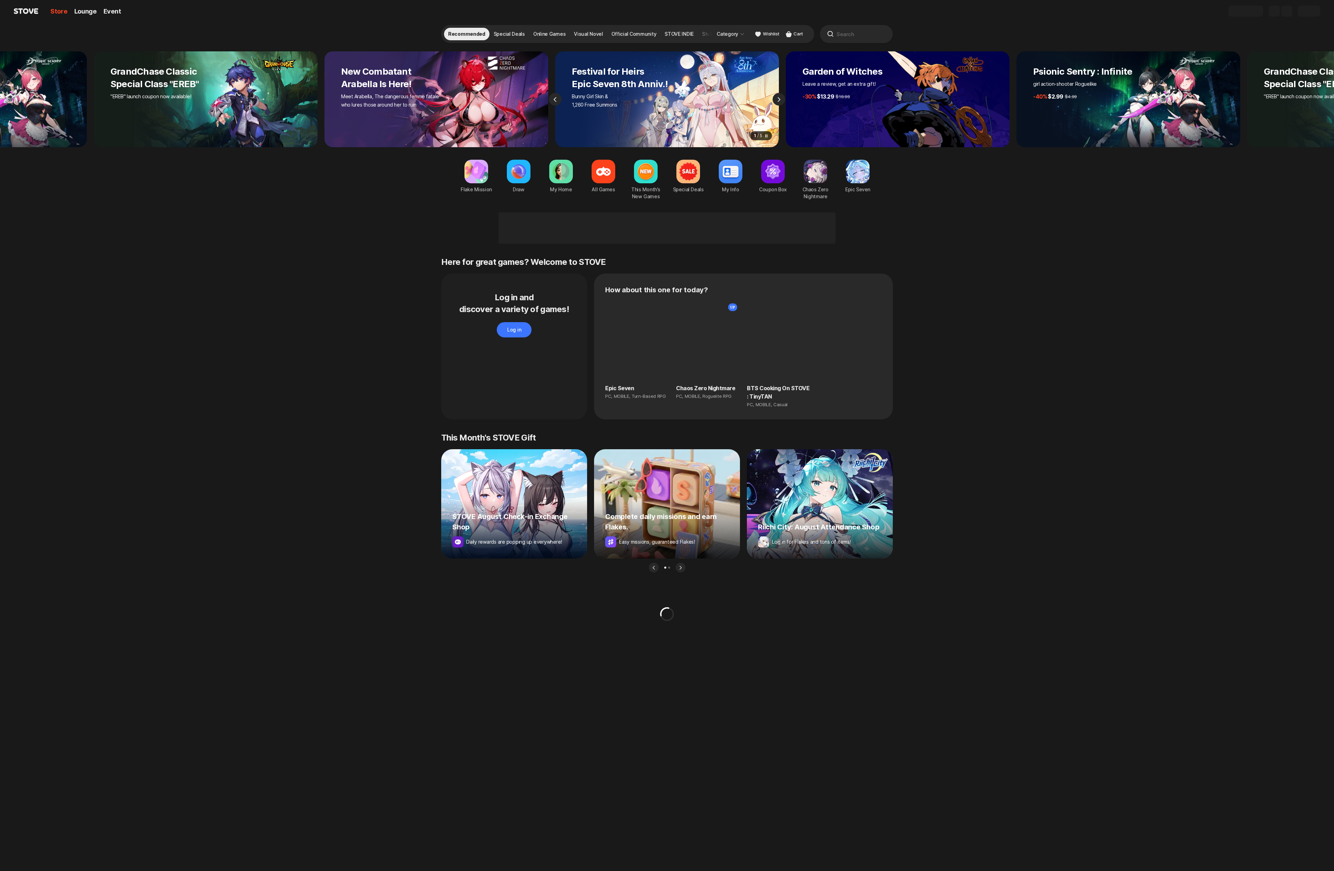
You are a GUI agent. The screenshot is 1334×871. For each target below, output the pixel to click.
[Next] (779, 99)
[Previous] (555, 99)
